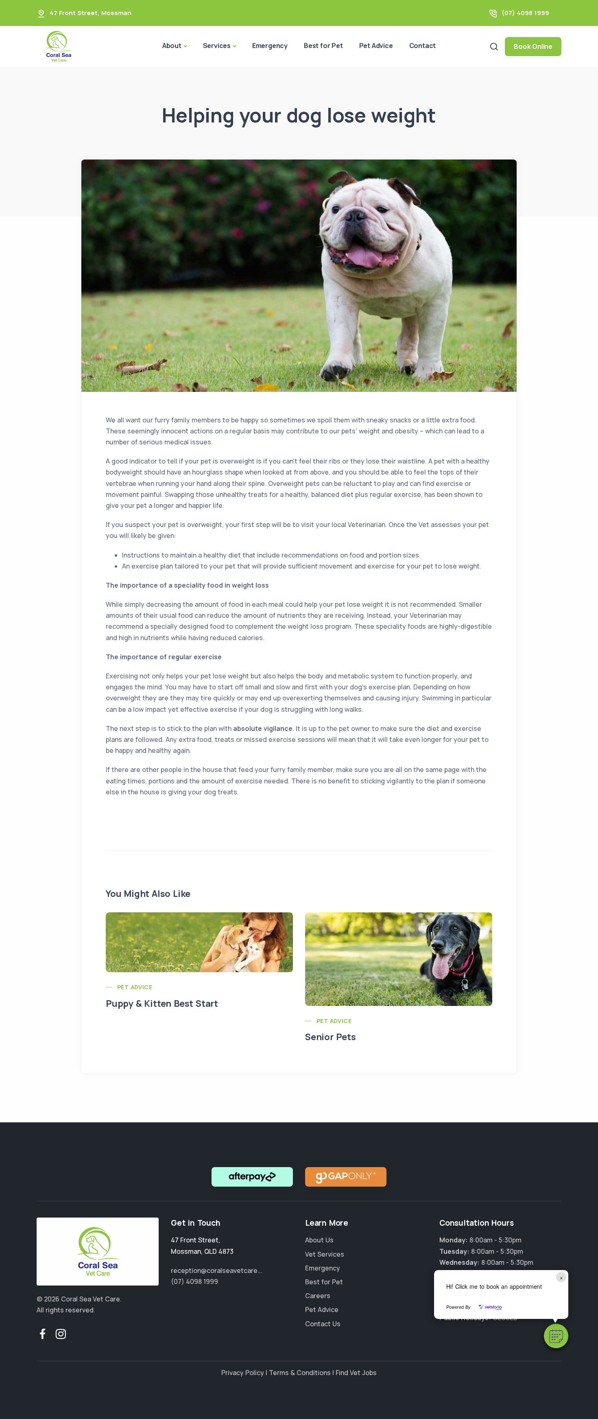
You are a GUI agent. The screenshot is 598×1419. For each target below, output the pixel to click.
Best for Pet (323, 45)
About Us (319, 1239)
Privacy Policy (242, 1372)
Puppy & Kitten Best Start (162, 1003)
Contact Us (322, 1323)
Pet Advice (376, 45)
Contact (422, 45)
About (171, 45)
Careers (317, 1295)
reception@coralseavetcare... (216, 1270)
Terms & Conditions (300, 1372)
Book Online (533, 46)
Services (217, 45)
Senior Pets (330, 1037)
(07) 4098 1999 (525, 13)
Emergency (270, 45)
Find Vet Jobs (356, 1372)
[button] (556, 1336)
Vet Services (324, 1254)
